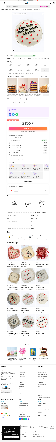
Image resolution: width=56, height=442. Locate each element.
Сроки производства (42, 376)
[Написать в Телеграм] (13, 114)
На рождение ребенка (22, 432)
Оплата (39, 393)
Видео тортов (22, 393)
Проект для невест (23, 412)
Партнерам (21, 384)
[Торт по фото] (48, 6)
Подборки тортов (23, 410)
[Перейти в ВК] (20, 419)
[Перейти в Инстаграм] (22, 419)
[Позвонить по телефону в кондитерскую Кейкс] (54, 3)
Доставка (40, 395)
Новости (21, 382)
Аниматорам (22, 414)
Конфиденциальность (42, 403)
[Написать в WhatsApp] (16, 114)
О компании (22, 370)
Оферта (39, 407)
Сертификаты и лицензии (22, 377)
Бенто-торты (34, 215)
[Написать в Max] (10, 114)
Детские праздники (23, 403)
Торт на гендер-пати (38, 436)
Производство (22, 372)
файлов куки (15, 434)
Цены (39, 386)
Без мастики (36, 434)
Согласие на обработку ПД (43, 409)
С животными (20, 434)
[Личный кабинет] (4, 3)
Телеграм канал (22, 421)
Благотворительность (24, 405)
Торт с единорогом (22, 436)
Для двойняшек (37, 431)
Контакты (21, 388)
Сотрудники (21, 374)
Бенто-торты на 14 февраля (38, 212)
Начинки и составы (42, 372)
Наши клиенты (22, 391)
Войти (2, 410)
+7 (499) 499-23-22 (32, 131)
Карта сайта (21, 386)
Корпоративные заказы (24, 416)
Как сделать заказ (42, 384)
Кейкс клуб (3, 406)
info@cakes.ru (4, 379)
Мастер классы (22, 407)
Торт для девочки (21, 431)
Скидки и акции (41, 391)
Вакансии (21, 380)
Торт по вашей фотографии (44, 397)
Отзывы (41, 378)
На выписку (36, 432)
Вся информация (41, 370)
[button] (48, 85)
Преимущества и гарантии (41, 381)
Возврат (39, 405)
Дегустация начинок (42, 374)
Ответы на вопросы (42, 388)
